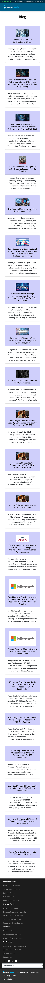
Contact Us (7, 942)
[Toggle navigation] (39, 7)
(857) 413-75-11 (8, 1)
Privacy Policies (8, 979)
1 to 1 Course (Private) (12, 919)
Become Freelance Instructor (15, 912)
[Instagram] (42, 1)
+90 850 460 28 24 (13, 950)
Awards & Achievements (13, 916)
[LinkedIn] (40, 1)
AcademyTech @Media (12, 934)
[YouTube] (38, 1)
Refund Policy (8, 897)
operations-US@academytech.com (26, 1)
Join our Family (9, 904)
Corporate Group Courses (13, 923)
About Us (6, 927)
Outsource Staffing (10, 908)
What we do (8, 931)
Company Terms (9, 881)
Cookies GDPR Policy (11, 886)
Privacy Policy (9, 893)
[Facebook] (35, 1)
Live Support (10, 953)
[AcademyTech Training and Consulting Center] (13, 7)
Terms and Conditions (11, 889)
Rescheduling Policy (11, 900)
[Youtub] (8, 961)
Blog (22, 16)
